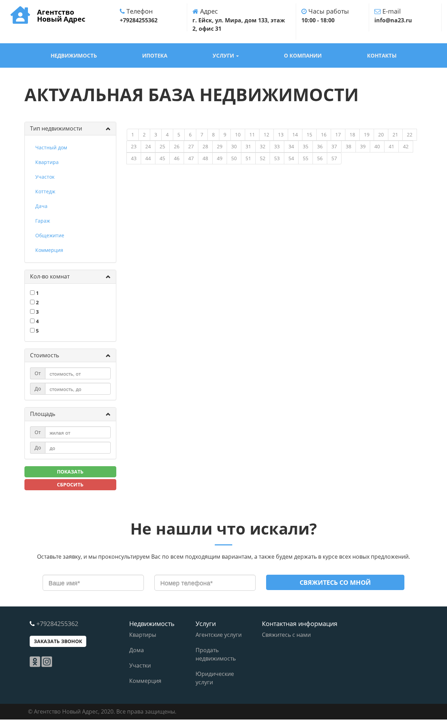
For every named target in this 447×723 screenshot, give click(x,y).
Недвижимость (74, 55)
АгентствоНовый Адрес (61, 14)
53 (277, 158)
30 (234, 146)
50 (234, 158)
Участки (140, 665)
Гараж (42, 220)
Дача (41, 206)
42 (406, 146)
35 (305, 146)
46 (176, 158)
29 (219, 146)
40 (377, 146)
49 (219, 158)
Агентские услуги (219, 635)
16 (324, 134)
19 (366, 134)
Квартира (47, 162)
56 (320, 158)
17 (338, 134)
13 (281, 134)
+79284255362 (57, 623)
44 (148, 158)
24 (148, 146)
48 (205, 158)
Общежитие (49, 235)
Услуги (224, 55)
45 (162, 158)
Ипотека (154, 55)
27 (191, 146)
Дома (136, 650)
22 (409, 134)
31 (248, 146)
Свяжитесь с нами (286, 635)
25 (162, 146)
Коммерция (49, 250)
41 (391, 146)
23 (134, 146)
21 (395, 134)
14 (295, 134)
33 (277, 146)
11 (252, 134)
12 (266, 134)
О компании (303, 55)
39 (363, 146)
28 (205, 146)
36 (320, 146)
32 (262, 146)
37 (334, 146)
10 (238, 134)
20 (381, 134)
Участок (44, 176)
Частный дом (51, 147)
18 (352, 134)
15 (309, 134)
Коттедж (45, 191)
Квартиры (142, 635)
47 (191, 158)
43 (134, 158)
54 (291, 158)
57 (334, 158)
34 (291, 146)
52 (262, 158)
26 (176, 146)
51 (248, 158)
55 (305, 158)
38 (348, 146)
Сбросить (70, 484)
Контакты (382, 55)
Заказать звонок (58, 641)
